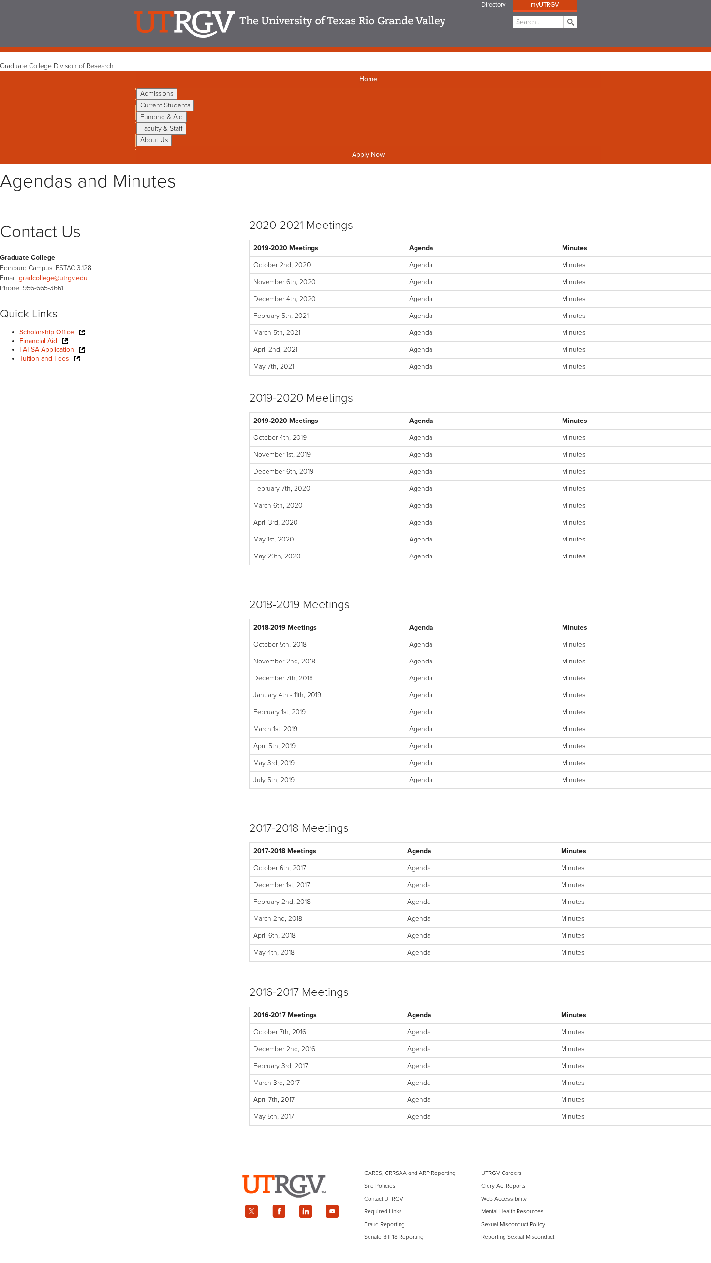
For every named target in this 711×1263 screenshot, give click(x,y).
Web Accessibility (504, 1198)
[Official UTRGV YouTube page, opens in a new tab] (333, 1211)
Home (368, 79)
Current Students (165, 105)
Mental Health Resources (512, 1211)
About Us (154, 140)
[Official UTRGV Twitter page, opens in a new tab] (251, 1211)
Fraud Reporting (384, 1224)
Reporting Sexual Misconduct (517, 1236)
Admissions (156, 94)
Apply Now (368, 154)
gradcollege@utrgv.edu (53, 278)
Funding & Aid (161, 117)
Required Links (383, 1211)
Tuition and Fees (44, 358)
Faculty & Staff (161, 128)
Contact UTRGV (383, 1198)
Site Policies (380, 1185)
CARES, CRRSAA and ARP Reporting (410, 1173)
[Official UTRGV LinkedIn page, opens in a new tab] (305, 1211)
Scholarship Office (46, 332)
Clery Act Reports (503, 1185)
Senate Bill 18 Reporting (394, 1236)
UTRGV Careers (501, 1173)
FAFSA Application (46, 350)
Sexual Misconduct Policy (513, 1224)
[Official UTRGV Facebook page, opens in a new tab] (278, 1211)
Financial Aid (38, 341)
